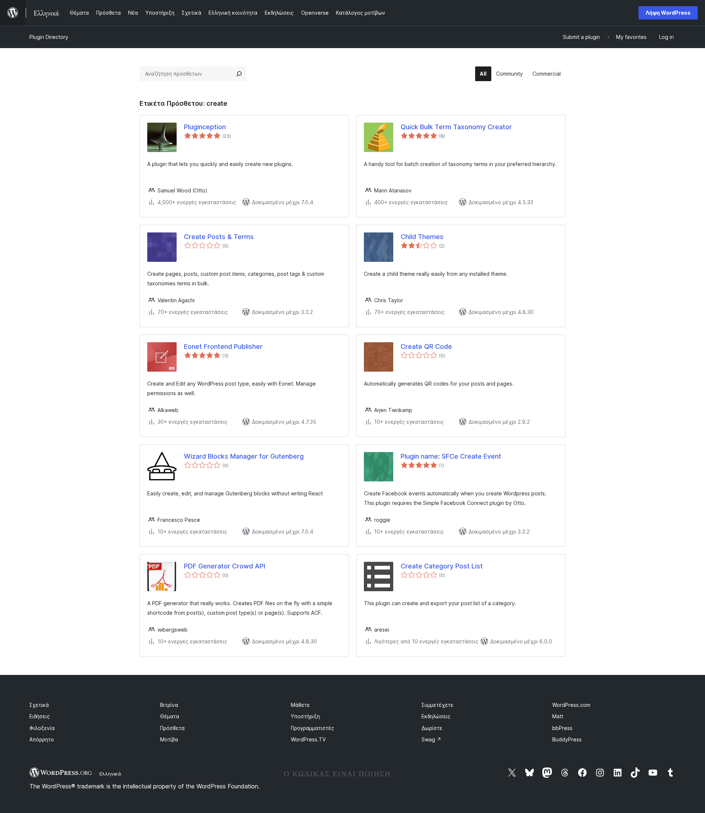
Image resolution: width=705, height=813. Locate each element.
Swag (431, 739)
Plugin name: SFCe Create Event (451, 456)
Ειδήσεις (39, 716)
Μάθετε (300, 705)
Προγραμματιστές (312, 728)
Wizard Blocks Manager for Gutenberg (244, 456)
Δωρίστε (432, 728)
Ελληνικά (110, 774)
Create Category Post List (442, 566)
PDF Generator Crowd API (224, 566)
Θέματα (169, 716)
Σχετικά (39, 705)
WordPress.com (571, 705)
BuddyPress (567, 739)
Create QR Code (426, 346)
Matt (557, 716)
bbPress (562, 728)
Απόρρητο (41, 739)
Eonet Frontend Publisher (223, 346)
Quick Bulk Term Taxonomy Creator (456, 127)
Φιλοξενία (42, 728)
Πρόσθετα (172, 728)
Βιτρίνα (169, 705)
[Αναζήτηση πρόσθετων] (239, 73)
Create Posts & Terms (219, 237)
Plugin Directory (48, 37)
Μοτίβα (169, 739)
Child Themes (422, 237)
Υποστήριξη (305, 716)
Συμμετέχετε (437, 705)
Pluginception (205, 127)
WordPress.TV (308, 739)
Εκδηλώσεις (436, 716)
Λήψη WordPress (668, 13)
